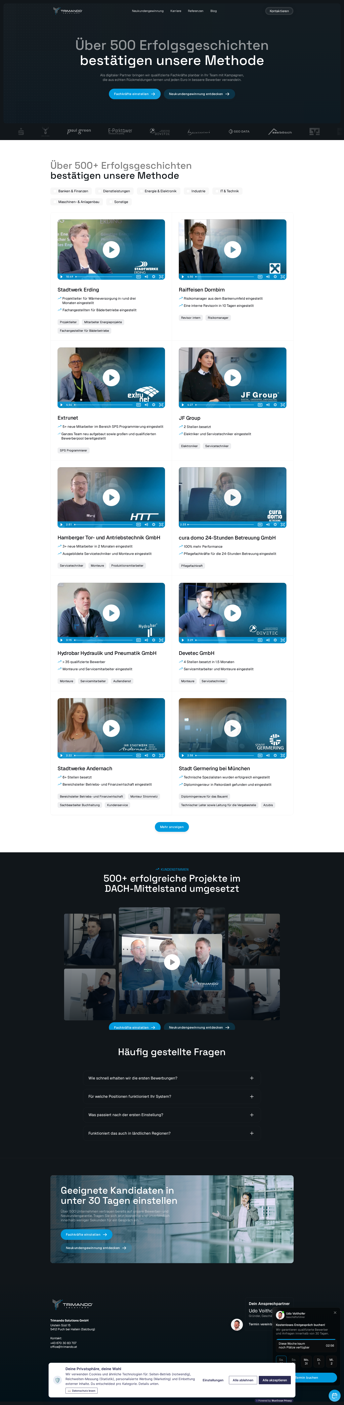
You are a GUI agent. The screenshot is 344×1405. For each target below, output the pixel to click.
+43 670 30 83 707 (63, 1343)
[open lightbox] (172, 962)
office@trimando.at (63, 1347)
